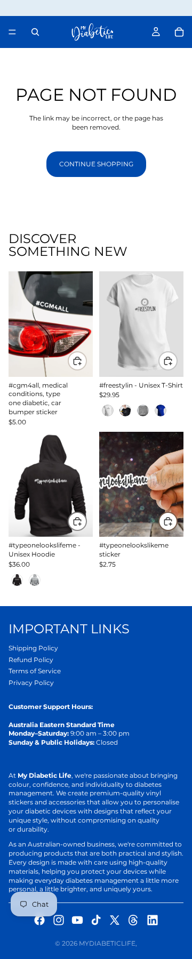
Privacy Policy (31, 683)
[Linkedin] (152, 920)
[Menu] (12, 32)
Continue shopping (96, 164)
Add (86, 361)
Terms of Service (35, 671)
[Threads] (133, 920)
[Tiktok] (96, 920)
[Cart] (179, 32)
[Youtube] (77, 920)
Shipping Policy (33, 648)
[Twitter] (114, 920)
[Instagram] (58, 920)
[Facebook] (39, 920)
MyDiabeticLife (107, 943)
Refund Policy (31, 660)
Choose (177, 361)
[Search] (35, 32)
